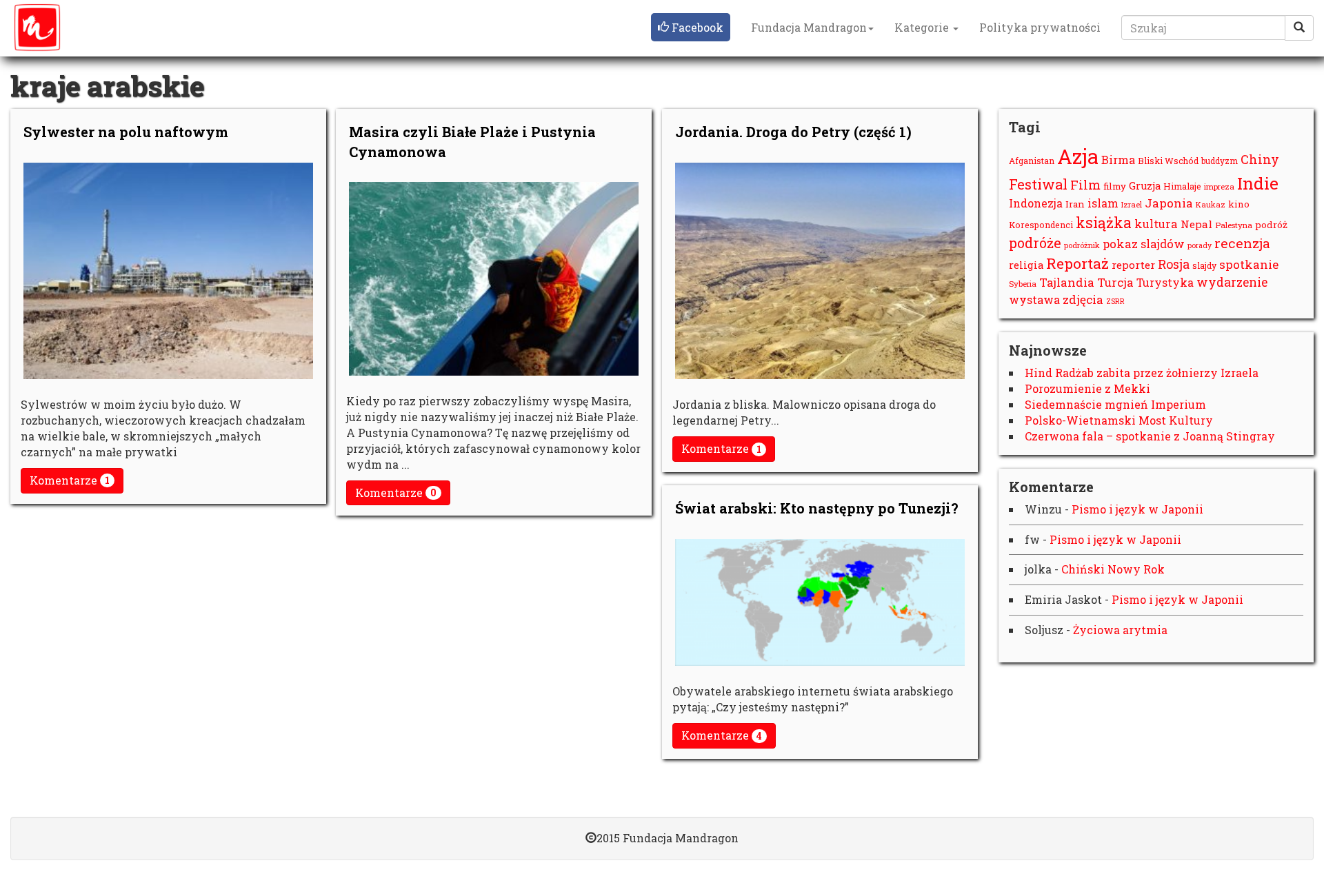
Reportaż (1077, 263)
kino (1239, 204)
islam (1103, 203)
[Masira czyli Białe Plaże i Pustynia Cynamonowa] (493, 278)
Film (1085, 184)
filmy (1114, 186)
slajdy (1204, 265)
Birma (1118, 159)
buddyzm (1219, 161)
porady (1199, 245)
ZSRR (1115, 301)
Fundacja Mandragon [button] (809, 27)
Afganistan (1031, 160)
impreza (1219, 186)
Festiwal (1038, 184)
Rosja (1174, 264)
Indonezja (1036, 203)
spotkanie (1248, 264)
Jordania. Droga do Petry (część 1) (793, 132)
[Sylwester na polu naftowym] (168, 271)
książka (1104, 222)
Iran (1075, 204)
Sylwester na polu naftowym (125, 132)
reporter (1133, 265)
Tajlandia (1066, 282)
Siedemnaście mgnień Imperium (1115, 404)
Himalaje (1182, 186)
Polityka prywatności (1040, 27)
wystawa (1034, 299)
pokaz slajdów (1144, 243)
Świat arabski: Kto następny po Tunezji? (817, 508)
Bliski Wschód (1168, 160)
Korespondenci (1041, 224)
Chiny (1260, 159)
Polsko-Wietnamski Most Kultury (1119, 420)
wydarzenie (1231, 282)
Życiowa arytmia (1120, 629)
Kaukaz (1210, 204)
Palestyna (1233, 225)
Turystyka (1165, 282)
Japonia (1169, 203)
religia (1026, 265)
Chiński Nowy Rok (1113, 569)
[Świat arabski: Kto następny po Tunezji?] (819, 602)
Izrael (1131, 204)
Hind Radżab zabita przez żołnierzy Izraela (1141, 372)
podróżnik (1082, 245)
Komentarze (70, 480)
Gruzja (1145, 185)
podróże (1035, 243)
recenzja (1242, 243)
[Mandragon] (37, 27)
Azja (1078, 156)
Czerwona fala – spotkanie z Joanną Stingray (1150, 436)
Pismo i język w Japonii (1137, 509)
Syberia (1022, 283)
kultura (1156, 223)
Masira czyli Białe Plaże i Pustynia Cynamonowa (472, 142)
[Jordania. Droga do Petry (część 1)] (819, 271)
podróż (1271, 224)
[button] (691, 27)
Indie (1257, 183)
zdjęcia (1083, 299)
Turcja (1115, 282)
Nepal (1196, 224)
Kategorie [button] (923, 27)
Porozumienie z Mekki (1087, 388)
